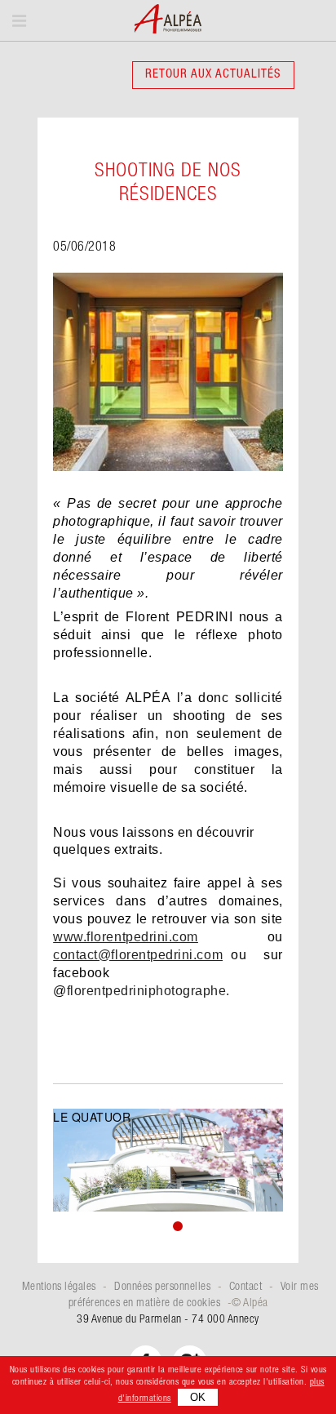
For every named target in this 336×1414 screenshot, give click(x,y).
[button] (146, 1224)
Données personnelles (162, 1287)
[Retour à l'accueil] (168, 19)
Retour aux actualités (213, 75)
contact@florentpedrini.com (138, 955)
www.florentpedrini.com (125, 937)
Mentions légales (59, 1287)
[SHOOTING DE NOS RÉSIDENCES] (168, 377)
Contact (246, 1287)
